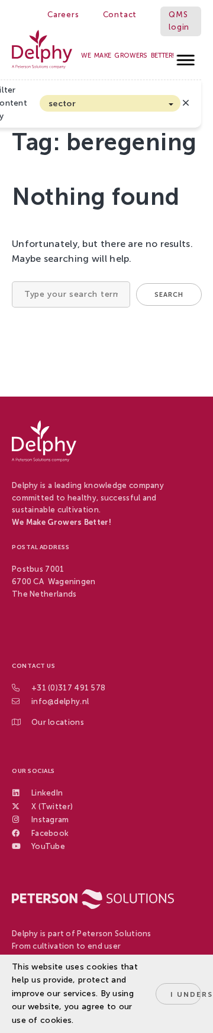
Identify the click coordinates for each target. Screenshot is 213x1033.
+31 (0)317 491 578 (68, 687)
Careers (63, 14)
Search (168, 295)
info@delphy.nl (60, 701)
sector (62, 104)
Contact (120, 14)
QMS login (179, 20)
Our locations (57, 722)
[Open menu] (186, 56)
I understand (185, 994)
